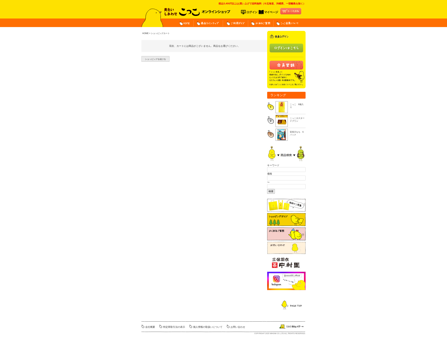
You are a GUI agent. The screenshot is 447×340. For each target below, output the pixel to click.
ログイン (250, 12)
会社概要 (150, 327)
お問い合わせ (237, 327)
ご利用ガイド (235, 23)
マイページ (268, 12)
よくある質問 (261, 23)
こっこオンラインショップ (197, 13)
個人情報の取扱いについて (207, 327)
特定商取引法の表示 (174, 327)
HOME (186, 23)
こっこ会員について (286, 23)
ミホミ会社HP (291, 326)
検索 (271, 191)
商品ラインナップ (208, 23)
